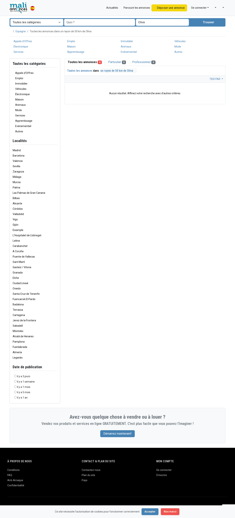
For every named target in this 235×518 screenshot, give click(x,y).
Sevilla (16, 166)
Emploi (71, 41)
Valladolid (18, 214)
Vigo (15, 219)
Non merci (170, 511)
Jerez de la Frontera (24, 320)
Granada (18, 272)
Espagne (21, 31)
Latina (16, 240)
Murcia (17, 182)
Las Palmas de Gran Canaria (29, 192)
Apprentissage (75, 51)
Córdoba (18, 208)
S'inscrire (161, 475)
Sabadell (18, 325)
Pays (84, 480)
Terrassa (18, 309)
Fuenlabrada (20, 347)
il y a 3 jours (23, 376)
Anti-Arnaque (15, 480)
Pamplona (19, 341)
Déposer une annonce (170, 8)
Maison (71, 46)
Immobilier (126, 41)
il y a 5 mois (23, 392)
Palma (16, 187)
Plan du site (88, 475)
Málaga (17, 176)
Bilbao (16, 198)
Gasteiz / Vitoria (22, 267)
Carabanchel (20, 246)
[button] (214, 7)
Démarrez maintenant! (117, 433)
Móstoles (18, 331)
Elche (16, 277)
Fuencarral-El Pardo (24, 299)
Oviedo (17, 288)
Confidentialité (15, 485)
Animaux (125, 46)
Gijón (15, 224)
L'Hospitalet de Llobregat (27, 235)
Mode (177, 46)
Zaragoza (18, 171)
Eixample (18, 230)
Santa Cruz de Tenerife (26, 293)
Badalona (18, 304)
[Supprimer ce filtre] (55, 141)
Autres (178, 51)
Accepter (150, 511)
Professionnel (143, 62)
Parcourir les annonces (136, 7)
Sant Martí (19, 261)
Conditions (13, 470)
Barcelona (18, 155)
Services (18, 51)
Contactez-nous (91, 470)
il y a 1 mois (23, 386)
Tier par (215, 79)
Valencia (18, 160)
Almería (17, 352)
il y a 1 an (22, 397)
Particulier (116, 62)
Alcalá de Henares (23, 336)
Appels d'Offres (22, 41)
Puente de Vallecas (24, 256)
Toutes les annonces (84, 62)
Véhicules (180, 41)
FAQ (9, 475)
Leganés (18, 357)
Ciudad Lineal (20, 283)
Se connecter (164, 470)
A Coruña (18, 251)
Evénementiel (128, 51)
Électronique (20, 46)
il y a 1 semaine (26, 381)
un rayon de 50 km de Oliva (117, 70)
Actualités (112, 7)
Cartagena (19, 315)
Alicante (17, 203)
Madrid (17, 150)
